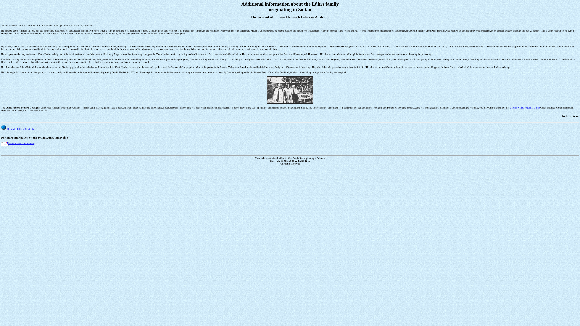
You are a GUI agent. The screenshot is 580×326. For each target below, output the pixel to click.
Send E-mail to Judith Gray (21, 143)
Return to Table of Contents (20, 129)
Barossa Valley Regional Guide (525, 107)
